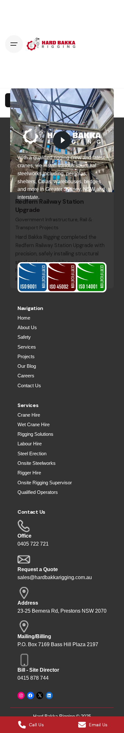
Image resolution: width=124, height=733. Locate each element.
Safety (24, 337)
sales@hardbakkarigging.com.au (54, 577)
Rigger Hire (29, 472)
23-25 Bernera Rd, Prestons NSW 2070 (62, 611)
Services (26, 347)
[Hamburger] (14, 44)
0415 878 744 (33, 678)
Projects (26, 356)
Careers (25, 375)
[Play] (62, 140)
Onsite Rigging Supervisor (44, 482)
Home (23, 318)
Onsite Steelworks (36, 463)
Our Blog (26, 366)
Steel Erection (31, 453)
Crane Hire (28, 415)
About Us (27, 327)
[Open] (24, 100)
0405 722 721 (33, 544)
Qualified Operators (37, 492)
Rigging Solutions (35, 434)
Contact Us (29, 385)
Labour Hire (29, 443)
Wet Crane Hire (33, 424)
